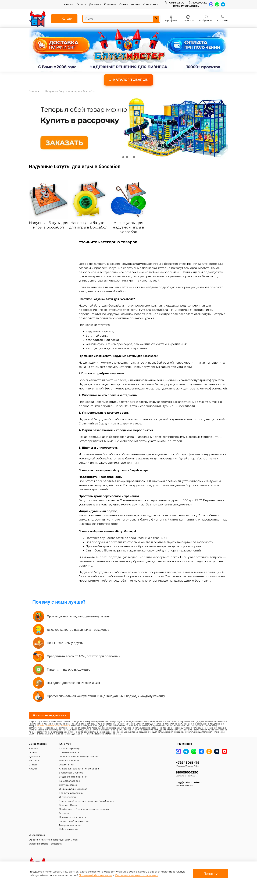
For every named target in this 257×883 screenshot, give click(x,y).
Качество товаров (69, 781)
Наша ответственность (72, 817)
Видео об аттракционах (73, 776)
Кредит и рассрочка (71, 793)
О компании (66, 764)
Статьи (123, 4)
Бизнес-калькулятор (71, 772)
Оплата (81, 4)
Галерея (64, 813)
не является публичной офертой (53, 726)
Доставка (95, 4)
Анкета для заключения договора (79, 768)
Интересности (67, 797)
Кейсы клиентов (68, 829)
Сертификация (68, 785)
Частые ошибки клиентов (74, 821)
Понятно (210, 873)
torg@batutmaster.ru (186, 6)
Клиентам (149, 4)
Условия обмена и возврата (45, 843)
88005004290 (199, 2)
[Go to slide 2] (127, 157)
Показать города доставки (49, 715)
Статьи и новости (69, 752)
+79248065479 (176, 2)
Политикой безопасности (95, 875)
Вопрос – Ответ (68, 805)
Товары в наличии (70, 825)
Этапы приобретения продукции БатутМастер (86, 801)
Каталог (69, 4)
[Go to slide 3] (130, 157)
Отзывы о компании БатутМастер (78, 756)
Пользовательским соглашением (136, 875)
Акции (135, 4)
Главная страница (69, 748)
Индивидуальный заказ (73, 789)
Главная (34, 91)
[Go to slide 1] (123, 157)
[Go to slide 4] (134, 157)
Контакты (110, 4)
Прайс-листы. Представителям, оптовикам (84, 809)
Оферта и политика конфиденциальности (53, 839)
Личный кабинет (69, 760)
